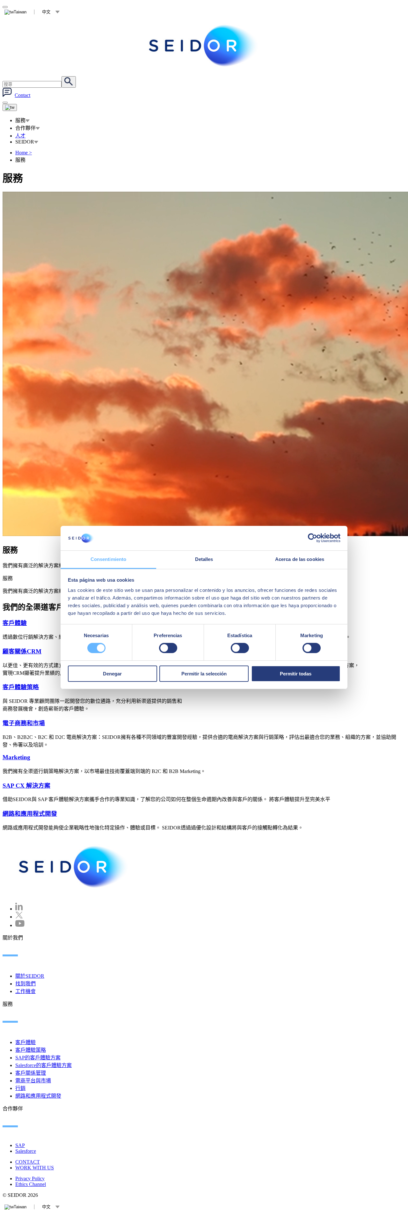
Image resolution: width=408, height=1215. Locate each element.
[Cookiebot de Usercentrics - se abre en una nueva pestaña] (312, 538)
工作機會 (25, 991)
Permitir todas (295, 673)
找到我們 (25, 983)
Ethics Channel (30, 1184)
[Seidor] (204, 45)
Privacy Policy (30, 1178)
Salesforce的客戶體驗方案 (43, 1065)
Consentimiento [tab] (108, 559)
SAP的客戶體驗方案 (38, 1057)
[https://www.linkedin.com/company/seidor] (19, 908)
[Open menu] (10, 107)
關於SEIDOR (29, 976)
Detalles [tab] (204, 559)
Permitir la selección (204, 673)
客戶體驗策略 (21, 687)
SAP (20, 1145)
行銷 (20, 1088)
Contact (22, 95)
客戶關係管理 (30, 1073)
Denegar (112, 673)
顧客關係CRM (22, 651)
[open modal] (5, 7)
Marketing (16, 757)
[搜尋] (69, 82)
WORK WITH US (34, 1167)
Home (23, 152)
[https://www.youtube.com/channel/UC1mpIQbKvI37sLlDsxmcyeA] (20, 925)
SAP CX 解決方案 (26, 785)
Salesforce (25, 1151)
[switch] (168, 648)
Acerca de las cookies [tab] (299, 559)
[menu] (5, 103)
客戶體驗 (15, 623)
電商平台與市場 (33, 1080)
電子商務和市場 (24, 723)
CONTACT (27, 1162)
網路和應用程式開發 (30, 813)
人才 (20, 135)
